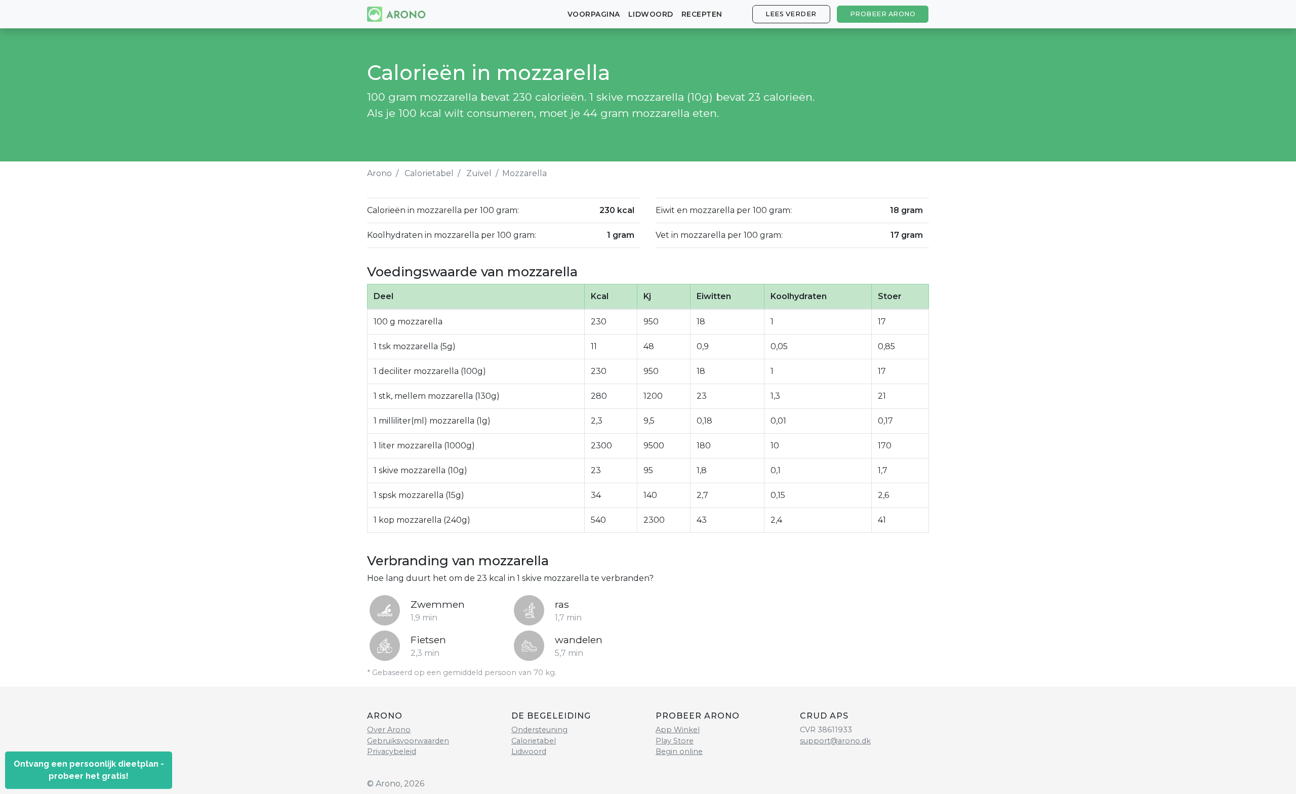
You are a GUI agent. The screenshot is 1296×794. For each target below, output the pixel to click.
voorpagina (594, 14)
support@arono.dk (835, 740)
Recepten (701, 14)
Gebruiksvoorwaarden (408, 740)
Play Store (675, 740)
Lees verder (791, 14)
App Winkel (678, 729)
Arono (379, 173)
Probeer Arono (883, 14)
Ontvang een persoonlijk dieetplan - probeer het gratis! (89, 770)
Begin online (679, 751)
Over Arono (389, 729)
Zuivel (479, 173)
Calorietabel (429, 173)
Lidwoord (650, 14)
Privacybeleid (391, 751)
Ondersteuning (539, 729)
